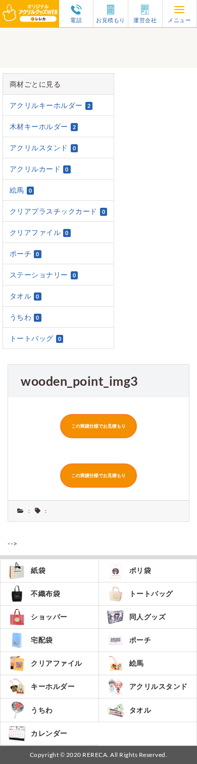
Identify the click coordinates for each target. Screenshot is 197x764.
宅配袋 (42, 639)
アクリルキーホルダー (50, 105)
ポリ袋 (140, 570)
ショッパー (49, 616)
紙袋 (38, 570)
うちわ (24, 317)
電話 (76, 20)
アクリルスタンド (43, 147)
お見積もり (110, 20)
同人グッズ (147, 616)
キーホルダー (53, 686)
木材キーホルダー (43, 126)
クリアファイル (39, 232)
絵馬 (21, 190)
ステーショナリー (43, 274)
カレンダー (49, 733)
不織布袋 (45, 593)
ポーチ (24, 253)
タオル (24, 295)
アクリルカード (39, 168)
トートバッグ (36, 338)
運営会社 (145, 20)
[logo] (29, 6)
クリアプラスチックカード (58, 211)
